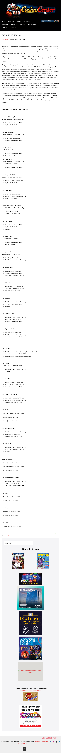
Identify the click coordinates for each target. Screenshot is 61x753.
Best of (9, 535)
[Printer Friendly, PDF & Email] (56, 534)
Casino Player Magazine (41, 741)
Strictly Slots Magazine (24, 744)
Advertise (22, 24)
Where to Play (5, 24)
